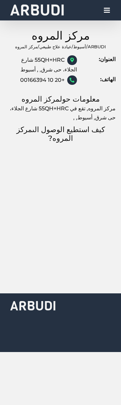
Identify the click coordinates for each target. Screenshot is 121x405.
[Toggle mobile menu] (107, 12)
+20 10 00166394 (42, 80)
